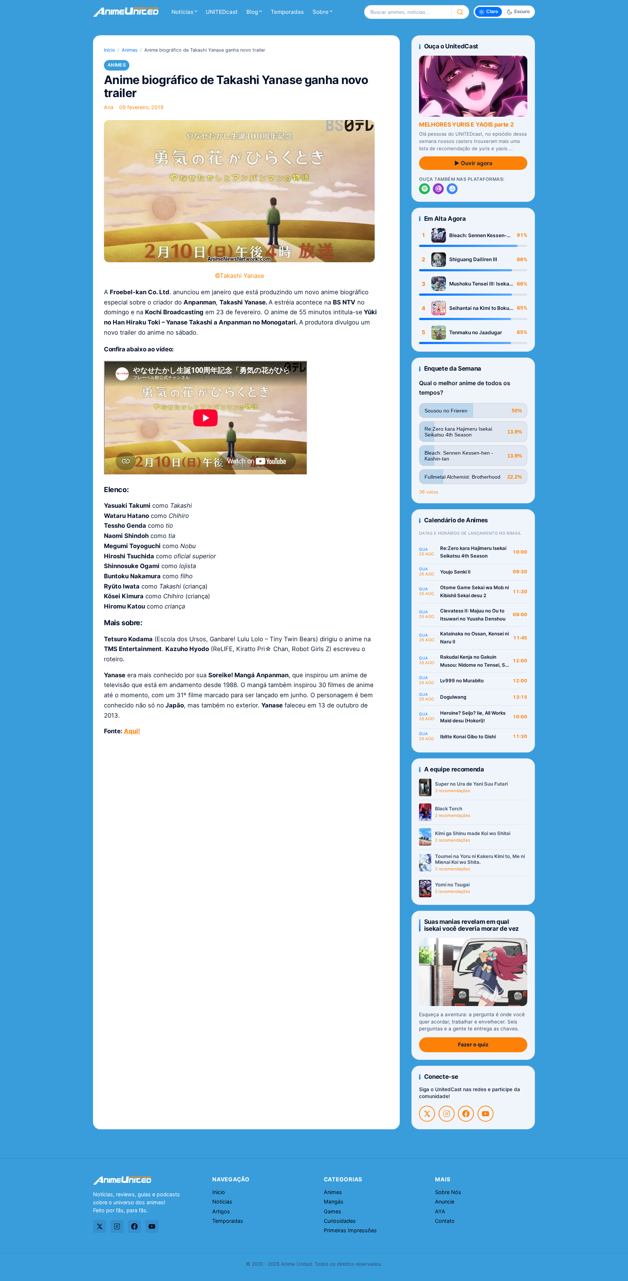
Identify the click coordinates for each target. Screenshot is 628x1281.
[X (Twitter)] (427, 1114)
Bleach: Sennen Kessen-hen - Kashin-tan (478, 235)
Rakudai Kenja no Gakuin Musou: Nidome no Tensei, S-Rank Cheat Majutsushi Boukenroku (473, 661)
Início (109, 50)
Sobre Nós (448, 1192)
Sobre (321, 11)
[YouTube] (486, 1114)
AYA (440, 1211)
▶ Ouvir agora (473, 163)
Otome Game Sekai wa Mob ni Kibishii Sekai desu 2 (474, 591)
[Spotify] (424, 188)
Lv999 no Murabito (462, 680)
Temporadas (287, 11)
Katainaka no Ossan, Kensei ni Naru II (474, 638)
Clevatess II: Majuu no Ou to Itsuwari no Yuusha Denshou (473, 615)
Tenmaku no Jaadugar (475, 332)
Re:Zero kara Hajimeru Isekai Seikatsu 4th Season (473, 552)
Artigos (221, 1211)
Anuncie (444, 1201)
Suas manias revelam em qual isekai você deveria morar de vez (471, 925)
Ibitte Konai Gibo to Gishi (468, 736)
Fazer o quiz (473, 1044)
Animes (130, 50)
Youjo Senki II (455, 572)
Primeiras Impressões (350, 1230)
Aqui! (132, 731)
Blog (252, 11)
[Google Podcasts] (452, 188)
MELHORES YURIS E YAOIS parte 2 (466, 124)
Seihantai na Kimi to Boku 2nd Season (479, 308)
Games (332, 1211)
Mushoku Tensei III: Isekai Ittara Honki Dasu (480, 284)
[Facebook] (466, 1114)
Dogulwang (453, 697)
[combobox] (407, 12)
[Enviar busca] (460, 12)
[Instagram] (447, 1114)
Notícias (182, 11)
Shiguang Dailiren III (473, 259)
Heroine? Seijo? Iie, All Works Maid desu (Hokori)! (473, 717)
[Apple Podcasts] (438, 188)
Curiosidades (340, 1221)
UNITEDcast (222, 11)
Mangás (333, 1201)
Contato (445, 1221)
